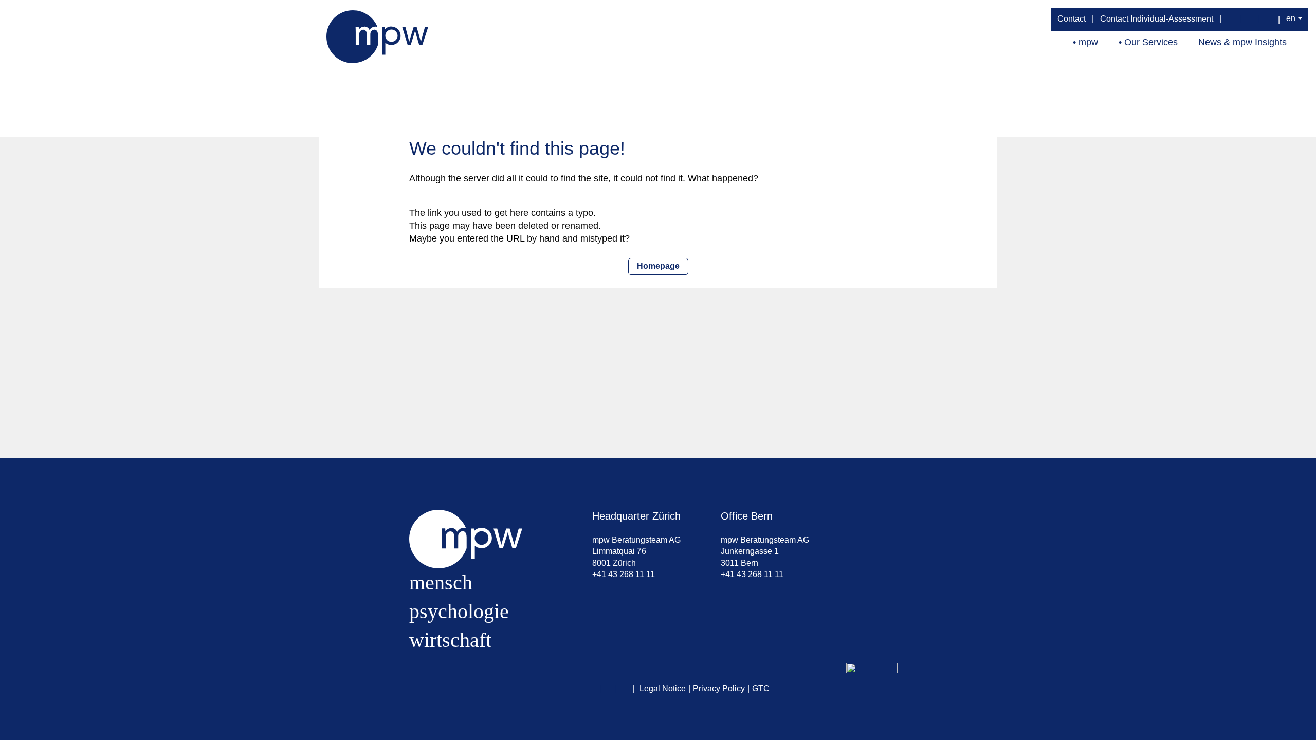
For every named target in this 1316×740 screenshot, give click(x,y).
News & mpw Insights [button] (1242, 42)
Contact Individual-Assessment (1156, 18)
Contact (1071, 18)
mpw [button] (1088, 42)
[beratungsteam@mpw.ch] (1232, 19)
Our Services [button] (1151, 42)
